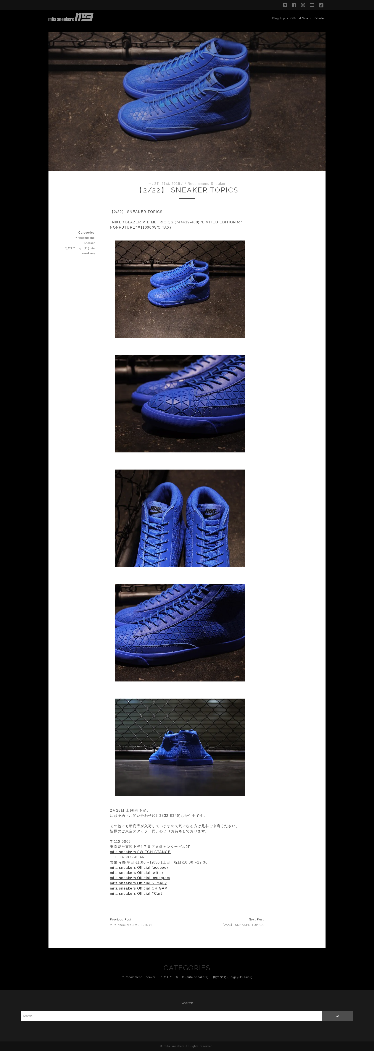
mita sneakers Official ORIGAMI (139, 888)
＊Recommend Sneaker (205, 184)
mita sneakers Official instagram (140, 878)
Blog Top (278, 18)
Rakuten (320, 18)
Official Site (299, 18)
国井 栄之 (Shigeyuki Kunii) (233, 977)
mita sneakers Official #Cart (136, 893)
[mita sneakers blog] (71, 19)
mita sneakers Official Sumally (138, 883)
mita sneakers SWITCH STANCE (140, 852)
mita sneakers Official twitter (136, 873)
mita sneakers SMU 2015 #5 (131, 925)
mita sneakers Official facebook (139, 867)
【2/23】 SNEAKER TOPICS (242, 925)
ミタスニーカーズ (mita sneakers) (79, 251)
